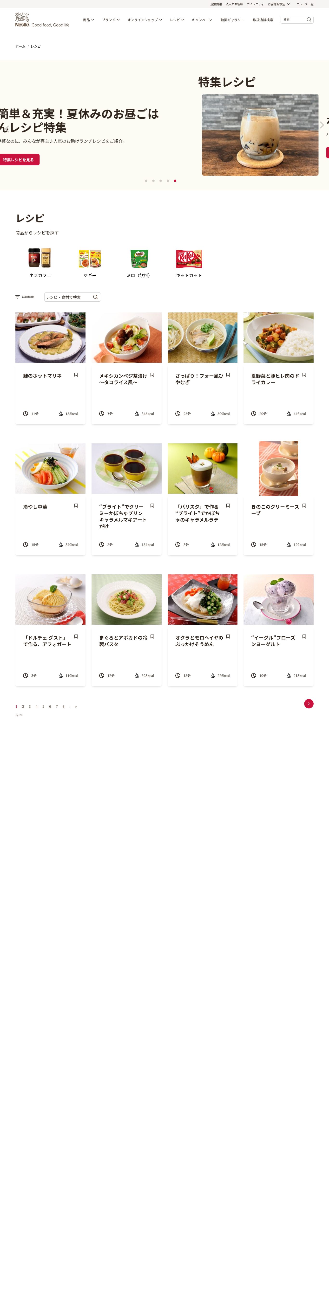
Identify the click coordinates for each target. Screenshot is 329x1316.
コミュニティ (255, 4)
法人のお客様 (234, 4)
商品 (86, 19)
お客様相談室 (276, 4)
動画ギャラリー (232, 19)
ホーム (20, 46)
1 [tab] (146, 181)
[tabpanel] (164, 125)
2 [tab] (153, 181)
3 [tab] (160, 181)
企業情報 (216, 4)
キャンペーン (202, 19)
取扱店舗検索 (263, 19)
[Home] (43, 20)
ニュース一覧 (305, 4)
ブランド (108, 19)
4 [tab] (168, 181)
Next (321, 125)
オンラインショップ (142, 19)
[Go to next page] (309, 703)
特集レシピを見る (164, 153)
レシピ (175, 19)
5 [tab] (175, 181)
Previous (7, 129)
